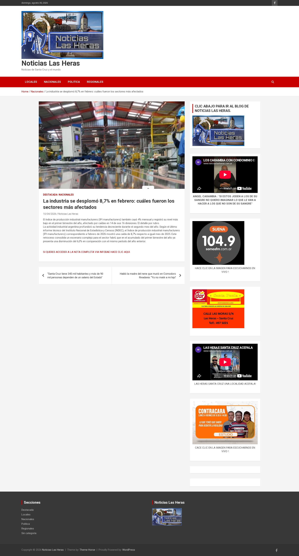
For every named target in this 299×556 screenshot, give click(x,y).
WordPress (128, 549)
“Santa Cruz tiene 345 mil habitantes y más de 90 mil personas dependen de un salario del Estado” (75, 275)
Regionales (95, 81)
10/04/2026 (49, 213)
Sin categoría (28, 533)
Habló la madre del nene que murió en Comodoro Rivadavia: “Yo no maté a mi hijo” (148, 275)
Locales (31, 81)
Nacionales (52, 81)
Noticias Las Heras (50, 63)
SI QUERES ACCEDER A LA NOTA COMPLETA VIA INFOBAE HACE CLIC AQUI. (86, 252)
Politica (74, 81)
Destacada (50, 194)
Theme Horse (87, 549)
